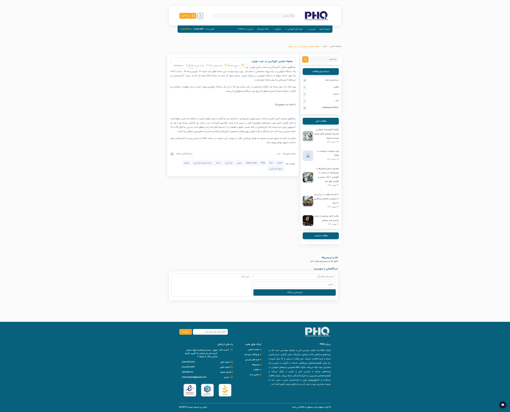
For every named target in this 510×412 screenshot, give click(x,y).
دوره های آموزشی (295, 29)
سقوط (186, 163)
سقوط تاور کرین (275, 169)
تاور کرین (228, 163)
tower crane (251, 163)
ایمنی (239, 163)
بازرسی (312, 29)
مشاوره (278, 29)
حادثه (218, 163)
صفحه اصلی (324, 29)
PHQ (263, 163)
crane (279, 163)
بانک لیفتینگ (263, 29)
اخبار (325, 46)
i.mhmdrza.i (178, 65)
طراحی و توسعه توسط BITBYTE (193, 407)
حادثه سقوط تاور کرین (202, 163)
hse (271, 163)
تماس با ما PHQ (246, 29)
